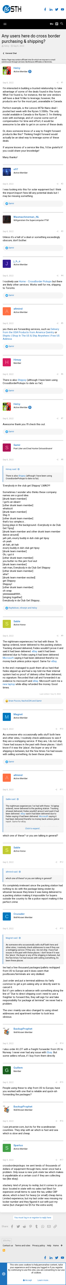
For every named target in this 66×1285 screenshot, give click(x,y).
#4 (62, 275)
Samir (17, 445)
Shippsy (22, 380)
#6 (62, 374)
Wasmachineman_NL (26, 216)
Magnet (18, 714)
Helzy (6, 46)
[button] (5, 24)
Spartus (18, 1145)
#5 (62, 323)
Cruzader (19, 913)
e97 (16, 169)
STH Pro (6, 1241)
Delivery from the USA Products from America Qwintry (31, 331)
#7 (62, 418)
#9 (62, 635)
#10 (61, 729)
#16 (61, 1121)
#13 (61, 928)
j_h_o (17, 261)
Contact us (8, 1245)
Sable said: (11, 799)
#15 (61, 1082)
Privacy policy (38, 1245)
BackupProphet (23, 1028)
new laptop (9, 684)
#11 (61, 789)
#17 (61, 1160)
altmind (18, 308)
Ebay (49, 1052)
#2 (62, 184)
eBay (34, 651)
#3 (62, 231)
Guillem (18, 1067)
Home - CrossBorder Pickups (35, 281)
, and (23, 608)
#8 (62, 459)
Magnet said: (12, 938)
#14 (61, 1043)
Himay (17, 359)
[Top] (62, 1245)
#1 (62, 82)
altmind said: (12, 872)
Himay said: (11, 469)
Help (49, 1245)
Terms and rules (22, 1245)
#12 (61, 862)
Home (56, 1245)
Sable (17, 621)
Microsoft (8, 657)
